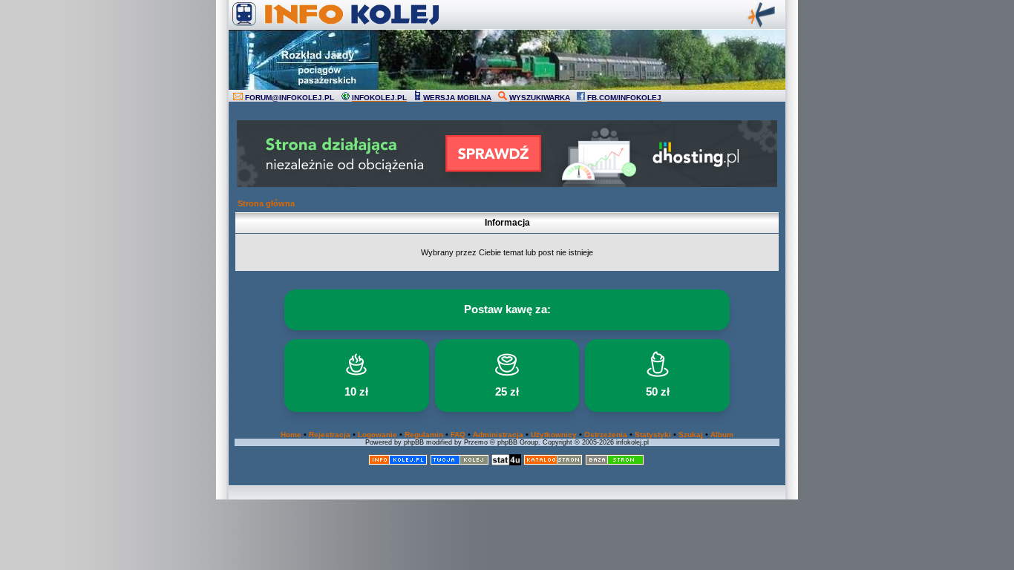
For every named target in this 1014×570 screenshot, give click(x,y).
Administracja (498, 434)
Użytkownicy (554, 434)
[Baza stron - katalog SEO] (614, 463)
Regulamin (424, 434)
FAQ (458, 434)
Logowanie (377, 434)
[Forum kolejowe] (398, 463)
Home (291, 434)
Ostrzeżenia (605, 434)
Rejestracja (329, 434)
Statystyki (653, 434)
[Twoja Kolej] (459, 463)
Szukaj (690, 434)
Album (721, 434)
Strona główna (266, 203)
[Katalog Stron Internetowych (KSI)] (553, 463)
